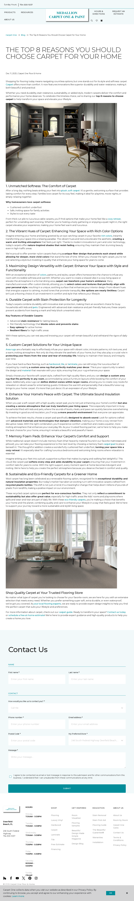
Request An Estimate (118, 12)
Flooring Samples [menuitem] (76, 824)
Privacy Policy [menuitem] (119, 845)
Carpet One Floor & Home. (22, 884)
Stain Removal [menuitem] (99, 815)
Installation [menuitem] (98, 842)
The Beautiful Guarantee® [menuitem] (99, 831)
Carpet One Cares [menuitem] (118, 826)
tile (62, 364)
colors (43, 275)
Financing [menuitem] (55, 849)
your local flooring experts (47, 604)
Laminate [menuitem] (55, 835)
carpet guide (65, 612)
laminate (72, 364)
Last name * (74, 672)
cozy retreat (114, 219)
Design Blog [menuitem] (77, 843)
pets (35, 307)
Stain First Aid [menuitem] (99, 820)
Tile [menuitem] (53, 839)
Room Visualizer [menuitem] (76, 816)
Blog (23, 35)
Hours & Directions (99, 12)
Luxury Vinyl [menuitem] (57, 820)
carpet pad (109, 444)
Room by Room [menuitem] (120, 820)
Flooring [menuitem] (55, 815)
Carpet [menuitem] (54, 830)
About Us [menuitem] (117, 815)
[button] (91, 21)
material (26, 370)
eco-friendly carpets (75, 499)
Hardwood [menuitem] (56, 825)
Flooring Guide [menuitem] (99, 825)
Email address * (76, 717)
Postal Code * (14, 734)
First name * (13, 672)
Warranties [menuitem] (98, 837)
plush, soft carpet (70, 190)
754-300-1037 (26, 5)
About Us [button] (9, 19)
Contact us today (116, 612)
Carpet (9, 84)
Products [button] (9, 12)
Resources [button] (27, 12)
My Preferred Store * (78, 734)
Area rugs (11, 349)
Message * (13, 750)
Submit (67, 788)
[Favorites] (96, 21)
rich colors (106, 236)
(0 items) (101, 21)
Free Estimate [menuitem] (57, 844)
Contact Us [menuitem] (118, 832)
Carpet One (11, 35)
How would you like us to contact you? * (26, 701)
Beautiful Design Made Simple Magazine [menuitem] (78, 834)
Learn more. (18, 896)
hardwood (54, 364)
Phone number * (16, 717)
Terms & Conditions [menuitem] (118, 838)
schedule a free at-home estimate (27, 615)
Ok (110, 893)
